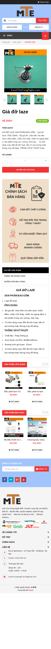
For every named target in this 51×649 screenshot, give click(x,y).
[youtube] (23, 479)
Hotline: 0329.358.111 (17, 558)
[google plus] (17, 479)
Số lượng (7, 155)
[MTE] (25, 499)
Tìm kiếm (42, 20)
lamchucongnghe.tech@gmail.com (22, 577)
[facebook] (4, 479)
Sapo (31, 590)
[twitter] (10, 479)
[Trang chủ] (25, 11)
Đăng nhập (12, 27)
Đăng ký (39, 27)
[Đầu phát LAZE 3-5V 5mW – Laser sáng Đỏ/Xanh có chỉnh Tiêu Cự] (13, 380)
